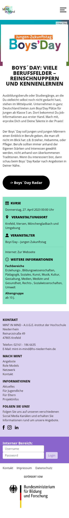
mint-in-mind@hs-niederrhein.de (34, 349)
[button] (63, 10)
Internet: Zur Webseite (20, 252)
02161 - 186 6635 (25, 345)
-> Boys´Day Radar (26, 182)
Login (51, 455)
